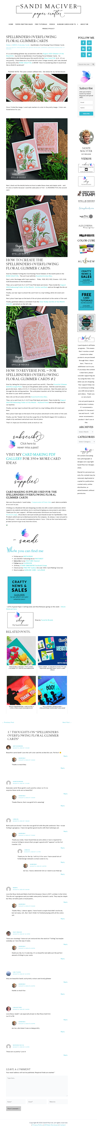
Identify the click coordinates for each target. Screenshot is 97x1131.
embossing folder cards (23, 47)
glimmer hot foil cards (34, 47)
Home (11, 24)
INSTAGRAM (28, 556)
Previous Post (8, 722)
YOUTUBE (29, 561)
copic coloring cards (11, 47)
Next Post (67, 722)
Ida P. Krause (17, 932)
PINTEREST (39, 558)
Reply (66, 756)
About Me (84, 24)
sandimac (22, 758)
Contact (63, 1125)
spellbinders (44, 47)
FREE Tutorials (41, 24)
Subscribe (86, 113)
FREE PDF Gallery (29, 568)
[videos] (86, 167)
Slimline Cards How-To (66, 24)
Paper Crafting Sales (24, 24)
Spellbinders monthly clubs (55, 47)
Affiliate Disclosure (51, 1125)
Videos (52, 24)
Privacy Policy (48, 28)
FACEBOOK (28, 563)
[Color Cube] (86, 248)
